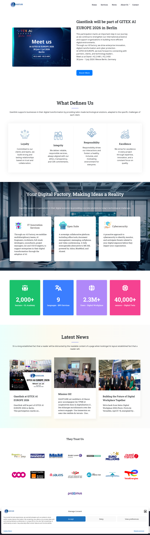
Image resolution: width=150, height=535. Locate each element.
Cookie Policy (8, 531)
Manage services (139, 531)
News (114, 5)
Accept (71, 519)
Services (104, 5)
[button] (145, 511)
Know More (84, 73)
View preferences (132, 519)
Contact (135, 5)
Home (94, 5)
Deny (101, 519)
